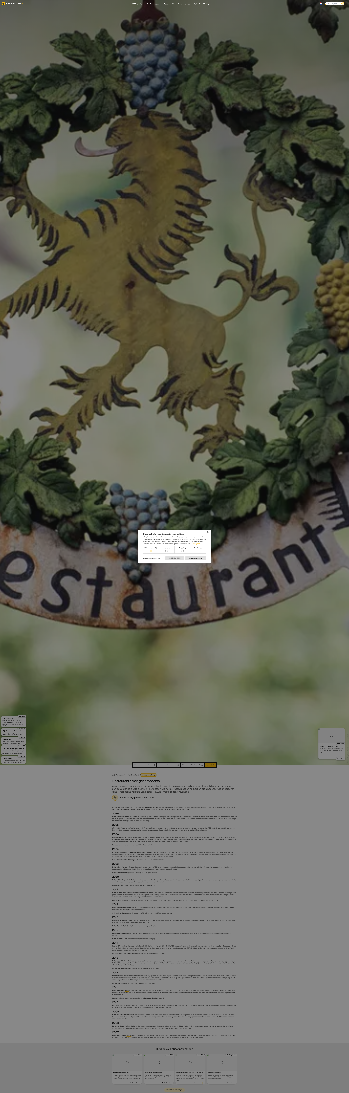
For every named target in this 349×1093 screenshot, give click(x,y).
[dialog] (174, 546)
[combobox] (208, 532)
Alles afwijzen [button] (175, 558)
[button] (151, 558)
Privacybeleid (196, 544)
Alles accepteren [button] (195, 558)
